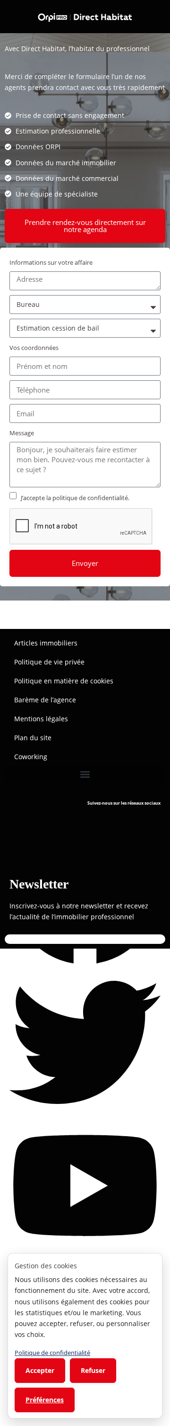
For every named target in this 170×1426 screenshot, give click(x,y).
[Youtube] (85, 1184)
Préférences (45, 1399)
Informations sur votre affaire (51, 262)
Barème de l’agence (45, 699)
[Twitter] (85, 1041)
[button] (85, 774)
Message (21, 433)
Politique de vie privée (49, 661)
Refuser (93, 1370)
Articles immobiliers (45, 642)
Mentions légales (41, 718)
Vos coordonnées (34, 347)
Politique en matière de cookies (63, 680)
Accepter (40, 1370)
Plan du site (32, 737)
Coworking (30, 756)
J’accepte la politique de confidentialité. (75, 497)
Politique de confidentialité (52, 1352)
